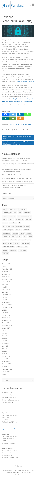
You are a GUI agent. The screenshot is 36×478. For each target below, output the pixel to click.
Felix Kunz (8, 130)
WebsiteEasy (13, 250)
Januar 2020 (5, 292)
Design (4, 219)
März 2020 (5, 287)
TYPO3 (17, 243)
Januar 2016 (5, 359)
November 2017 (7, 320)
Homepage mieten (7, 392)
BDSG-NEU (23, 209)
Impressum (5, 429)
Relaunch (28, 233)
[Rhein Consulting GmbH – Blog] (13, 6)
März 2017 (5, 341)
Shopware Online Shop (9, 397)
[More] (20, 118)
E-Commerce (19, 219)
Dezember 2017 (6, 318)
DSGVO (11, 219)
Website (5, 250)
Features (5, 223)
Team (4, 243)
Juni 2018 (5, 312)
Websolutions (22, 250)
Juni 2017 (5, 333)
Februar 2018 (6, 315)
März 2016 (5, 354)
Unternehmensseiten (8, 247)
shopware (5, 240)
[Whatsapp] (27, 114)
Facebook (28, 219)
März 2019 (5, 300)
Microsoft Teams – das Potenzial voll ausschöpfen (17, 182)
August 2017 (6, 328)
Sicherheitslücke (26, 124)
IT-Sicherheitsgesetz (8, 226)
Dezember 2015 (6, 361)
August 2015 (6, 371)
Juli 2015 (4, 374)
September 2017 (7, 325)
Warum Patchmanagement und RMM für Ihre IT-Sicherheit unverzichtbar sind (17, 143)
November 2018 (7, 305)
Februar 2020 (6, 289)
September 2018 (7, 307)
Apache (12, 124)
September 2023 (7, 269)
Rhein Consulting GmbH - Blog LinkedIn (18, 466)
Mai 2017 (5, 336)
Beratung (5, 213)
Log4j (17, 124)
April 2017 (5, 338)
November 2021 (7, 274)
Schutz (19, 236)
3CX (4, 209)
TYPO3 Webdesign (7, 402)
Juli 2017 (4, 330)
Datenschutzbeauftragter (24, 216)
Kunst (4, 230)
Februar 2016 (6, 356)
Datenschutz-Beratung (9, 216)
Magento (10, 230)
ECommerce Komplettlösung (10, 400)
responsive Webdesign (9, 236)
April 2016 (5, 351)
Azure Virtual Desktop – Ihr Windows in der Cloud (17, 137)
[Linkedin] (20, 114)
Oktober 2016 (6, 343)
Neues (22, 233)
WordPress (5, 253)
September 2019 (7, 295)
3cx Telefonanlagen (8, 395)
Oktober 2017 (6, 323)
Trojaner (10, 243)
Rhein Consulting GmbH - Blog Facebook (15, 466)
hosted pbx (13, 223)
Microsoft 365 (6, 233)
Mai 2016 (5, 348)
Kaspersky (19, 226)
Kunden (26, 226)
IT (19, 223)
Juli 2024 (4, 266)
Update (19, 247)
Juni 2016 (5, 346)
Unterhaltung (25, 243)
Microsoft (26, 230)
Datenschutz (27, 213)
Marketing (18, 230)
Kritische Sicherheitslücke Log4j (11, 175)
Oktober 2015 (6, 366)
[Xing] (5, 118)
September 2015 (7, 369)
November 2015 (7, 364)
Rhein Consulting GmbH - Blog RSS (21, 466)
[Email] (12, 118)
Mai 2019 (5, 297)
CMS (20, 213)
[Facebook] (5, 114)
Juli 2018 (4, 310)
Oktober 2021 (6, 277)
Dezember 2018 (6, 302)
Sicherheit (30, 130)
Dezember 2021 (6, 271)
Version (25, 247)
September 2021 (7, 279)
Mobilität (15, 233)
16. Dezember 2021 (19, 130)
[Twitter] (12, 114)
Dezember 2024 (6, 264)
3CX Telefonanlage (12, 209)
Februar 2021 (6, 282)
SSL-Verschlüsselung (24, 240)
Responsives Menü (33, 5)
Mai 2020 (5, 284)
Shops (30, 236)
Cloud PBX (13, 213)
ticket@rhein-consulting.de (25, 81)
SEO (25, 236)
